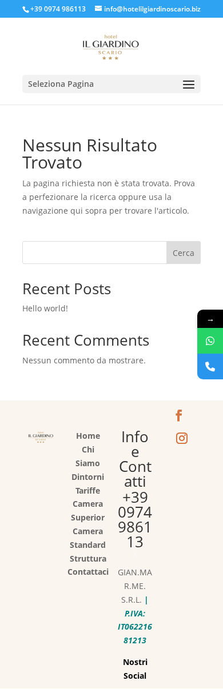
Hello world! (45, 308)
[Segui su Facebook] (179, 415)
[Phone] (210, 366)
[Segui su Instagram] (181, 438)
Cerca (183, 252)
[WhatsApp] (210, 341)
